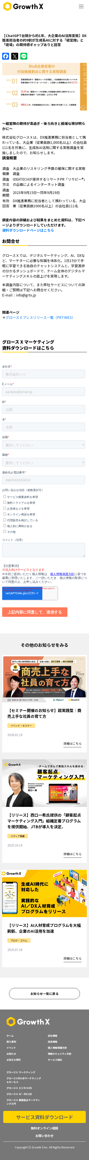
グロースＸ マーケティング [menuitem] (20, 1072)
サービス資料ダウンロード (44, 1116)
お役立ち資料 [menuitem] (13, 1059)
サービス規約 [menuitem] (55, 1059)
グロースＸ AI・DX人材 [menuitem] (19, 1094)
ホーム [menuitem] (10, 1035)
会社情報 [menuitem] (52, 1035)
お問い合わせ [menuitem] (44, 1135)
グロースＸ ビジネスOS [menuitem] (19, 1088)
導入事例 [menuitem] (11, 1041)
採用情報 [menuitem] (52, 1041)
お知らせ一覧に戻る (44, 993)
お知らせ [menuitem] (11, 1053)
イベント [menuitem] (11, 1047)
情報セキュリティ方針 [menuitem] (59, 1053)
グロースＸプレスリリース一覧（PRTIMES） (40, 317)
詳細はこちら (73, 744)
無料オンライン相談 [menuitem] (44, 1128)
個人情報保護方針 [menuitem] (57, 1047)
